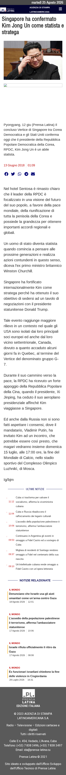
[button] (6, 174)
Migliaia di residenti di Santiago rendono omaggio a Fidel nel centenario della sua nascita (37, 554)
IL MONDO (14, 590)
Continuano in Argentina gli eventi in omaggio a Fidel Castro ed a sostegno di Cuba (37, 540)
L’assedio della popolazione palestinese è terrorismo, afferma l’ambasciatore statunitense (38, 526)
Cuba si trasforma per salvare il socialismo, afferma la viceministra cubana (34, 502)
